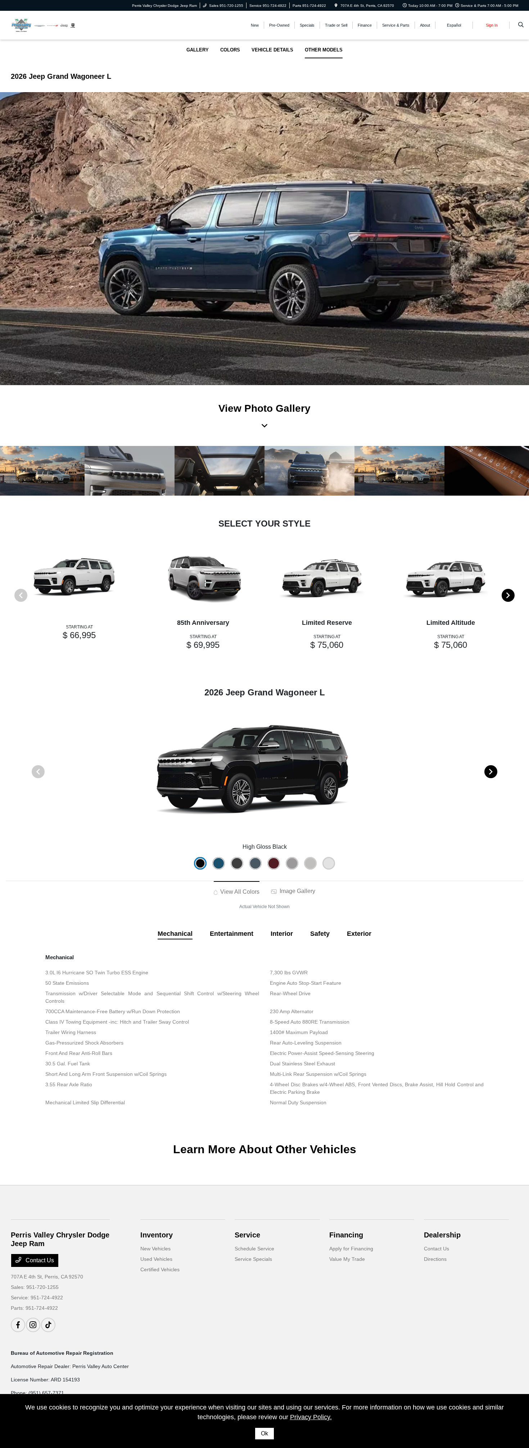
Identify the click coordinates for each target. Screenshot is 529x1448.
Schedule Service (254, 1248)
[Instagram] (33, 1325)
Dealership (442, 1235)
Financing (346, 1235)
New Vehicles (155, 1248)
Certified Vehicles (160, 1269)
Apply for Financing (351, 1248)
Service (247, 1235)
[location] (336, 6)
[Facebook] (18, 1325)
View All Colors (239, 892)
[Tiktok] (48, 1325)
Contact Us (39, 1260)
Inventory (156, 1235)
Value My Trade (347, 1259)
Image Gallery (296, 891)
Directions (435, 1259)
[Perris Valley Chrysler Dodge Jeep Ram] (43, 25)
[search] (521, 25)
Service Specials (253, 1259)
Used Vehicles (156, 1259)
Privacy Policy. (311, 1417)
